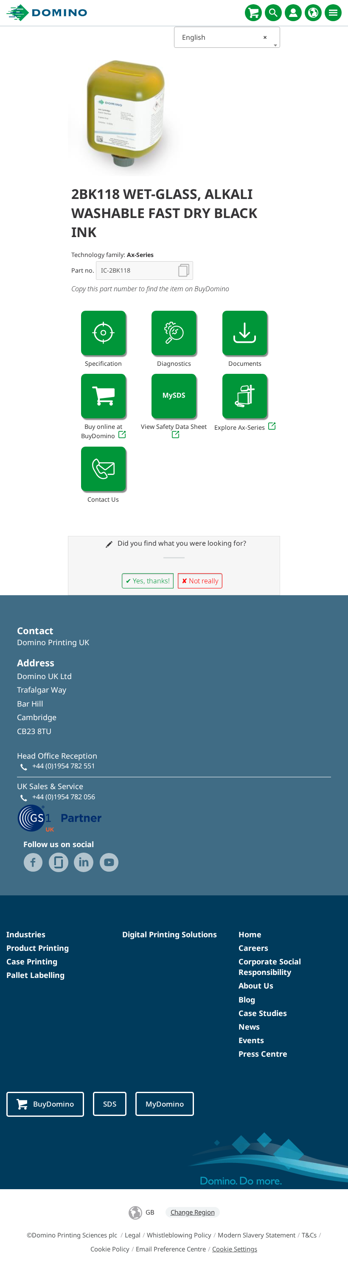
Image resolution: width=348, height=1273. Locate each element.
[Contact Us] (103, 469)
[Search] (273, 12)
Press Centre (263, 1054)
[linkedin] (83, 862)
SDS (109, 1104)
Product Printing (37, 948)
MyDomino (165, 1104)
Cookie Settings (234, 1249)
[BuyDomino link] (103, 396)
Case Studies (263, 1013)
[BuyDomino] (253, 12)
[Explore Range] (244, 396)
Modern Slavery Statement (256, 1235)
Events (251, 1040)
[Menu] (333, 12)
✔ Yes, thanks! (148, 580)
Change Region (193, 1212)
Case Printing (31, 961)
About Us (256, 985)
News (249, 1027)
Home (250, 934)
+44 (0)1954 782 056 (63, 796)
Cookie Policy (109, 1249)
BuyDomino (53, 1104)
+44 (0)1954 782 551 (63, 765)
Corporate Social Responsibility (270, 966)
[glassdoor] (58, 862)
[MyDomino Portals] (293, 12)
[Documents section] (244, 333)
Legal (132, 1235)
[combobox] (227, 37)
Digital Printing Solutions (169, 934)
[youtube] (109, 862)
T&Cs (309, 1235)
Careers (253, 948)
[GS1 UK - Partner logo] (59, 817)
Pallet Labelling (35, 975)
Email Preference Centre (171, 1249)
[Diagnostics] (174, 333)
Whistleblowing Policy (179, 1235)
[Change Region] (313, 12)
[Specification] (103, 333)
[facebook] (33, 862)
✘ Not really (200, 580)
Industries (25, 934)
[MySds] (174, 396)
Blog (247, 999)
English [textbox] (224, 37)
